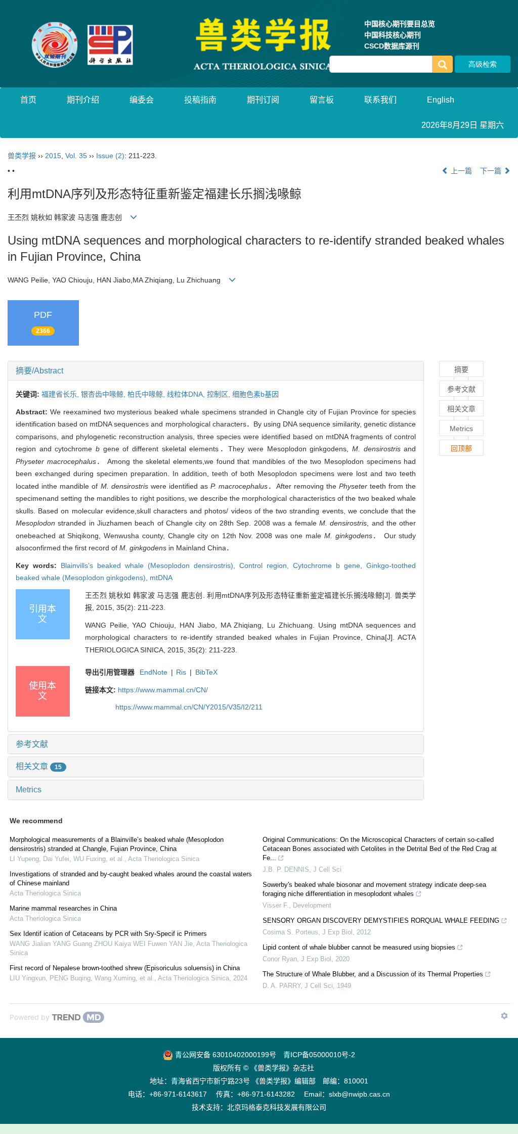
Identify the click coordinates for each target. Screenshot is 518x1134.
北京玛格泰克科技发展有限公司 (276, 1107)
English (440, 100)
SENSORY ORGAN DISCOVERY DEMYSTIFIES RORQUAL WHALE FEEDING (381, 920)
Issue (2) (110, 156)
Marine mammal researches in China (63, 908)
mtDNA (161, 578)
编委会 (142, 100)
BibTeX (206, 672)
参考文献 (32, 744)
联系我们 (380, 100)
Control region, (266, 565)
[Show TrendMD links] (504, 1016)
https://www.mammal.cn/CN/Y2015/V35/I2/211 (189, 707)
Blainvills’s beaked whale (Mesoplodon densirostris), (150, 565)
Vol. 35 (76, 156)
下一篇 (491, 171)
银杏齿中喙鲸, (104, 394)
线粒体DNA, (187, 394)
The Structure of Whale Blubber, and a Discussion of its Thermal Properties (373, 974)
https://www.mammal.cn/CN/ (163, 690)
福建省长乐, (61, 394)
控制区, (219, 394)
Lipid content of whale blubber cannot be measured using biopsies (359, 947)
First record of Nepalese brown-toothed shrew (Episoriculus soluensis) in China (125, 968)
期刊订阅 (263, 100)
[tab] (215, 371)
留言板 (322, 100)
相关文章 (39, 766)
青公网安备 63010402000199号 (224, 1055)
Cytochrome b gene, (329, 565)
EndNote (153, 672)
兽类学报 (22, 156)
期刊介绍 (83, 100)
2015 (53, 156)
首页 (28, 100)
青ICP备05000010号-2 (319, 1055)
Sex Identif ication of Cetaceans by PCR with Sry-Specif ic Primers (108, 933)
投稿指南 (200, 100)
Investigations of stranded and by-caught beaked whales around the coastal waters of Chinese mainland (131, 878)
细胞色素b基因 (255, 394)
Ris (181, 672)
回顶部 (461, 448)
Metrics (28, 789)
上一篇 (460, 171)
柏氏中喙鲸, (147, 394)
